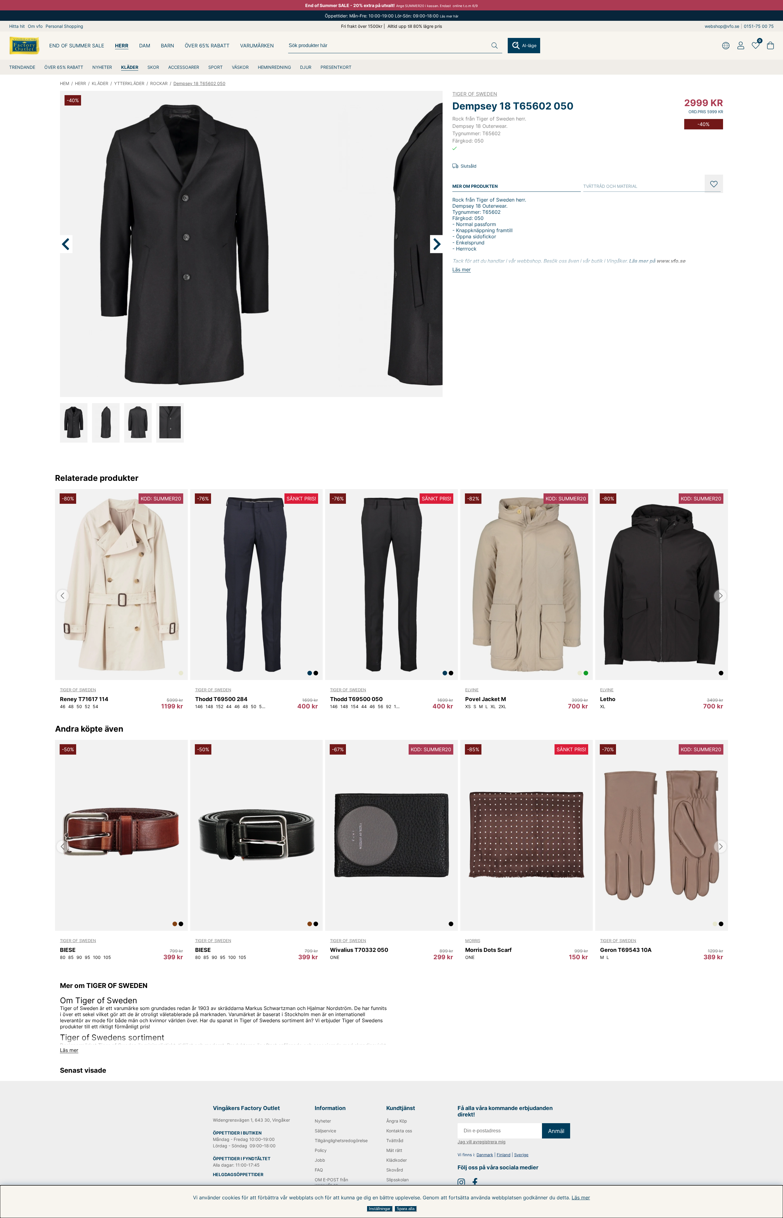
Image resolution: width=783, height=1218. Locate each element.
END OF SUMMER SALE (76, 46)
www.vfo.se (670, 261)
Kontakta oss (399, 1130)
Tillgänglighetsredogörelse (340, 1140)
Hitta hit (17, 26)
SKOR (153, 67)
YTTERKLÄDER (129, 83)
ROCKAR (159, 83)
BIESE (68, 950)
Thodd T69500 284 (221, 699)
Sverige (521, 1154)
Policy (321, 1150)
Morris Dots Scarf (488, 950)
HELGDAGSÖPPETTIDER (238, 1174)
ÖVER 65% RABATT (63, 67)
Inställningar (379, 1208)
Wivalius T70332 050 (359, 950)
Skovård (394, 1169)
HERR (121, 46)
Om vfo (35, 26)
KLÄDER (129, 67)
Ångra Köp (396, 1120)
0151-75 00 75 (759, 26)
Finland (503, 1154)
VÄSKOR (240, 67)
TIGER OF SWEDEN (474, 94)
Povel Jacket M (485, 699)
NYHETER (102, 67)
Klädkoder (396, 1160)
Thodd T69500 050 (356, 699)
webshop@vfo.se (722, 26)
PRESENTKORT (336, 67)
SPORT (215, 67)
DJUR (305, 67)
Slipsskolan (397, 1179)
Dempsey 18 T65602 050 (199, 83)
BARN (167, 46)
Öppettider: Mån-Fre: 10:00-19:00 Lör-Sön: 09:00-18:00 (391, 15)
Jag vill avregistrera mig (482, 1141)
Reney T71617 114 (84, 699)
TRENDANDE (22, 67)
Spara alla (405, 1208)
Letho (607, 699)
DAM (144, 46)
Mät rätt (394, 1150)
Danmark (485, 1154)
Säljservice (325, 1130)
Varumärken (257, 46)
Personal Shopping (64, 26)
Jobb (320, 1160)
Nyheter (323, 1120)
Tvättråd (394, 1140)
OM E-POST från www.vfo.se (331, 1182)
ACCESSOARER (183, 67)
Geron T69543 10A (625, 950)
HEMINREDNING (274, 67)
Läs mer (581, 1197)
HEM (64, 83)
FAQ (319, 1169)
